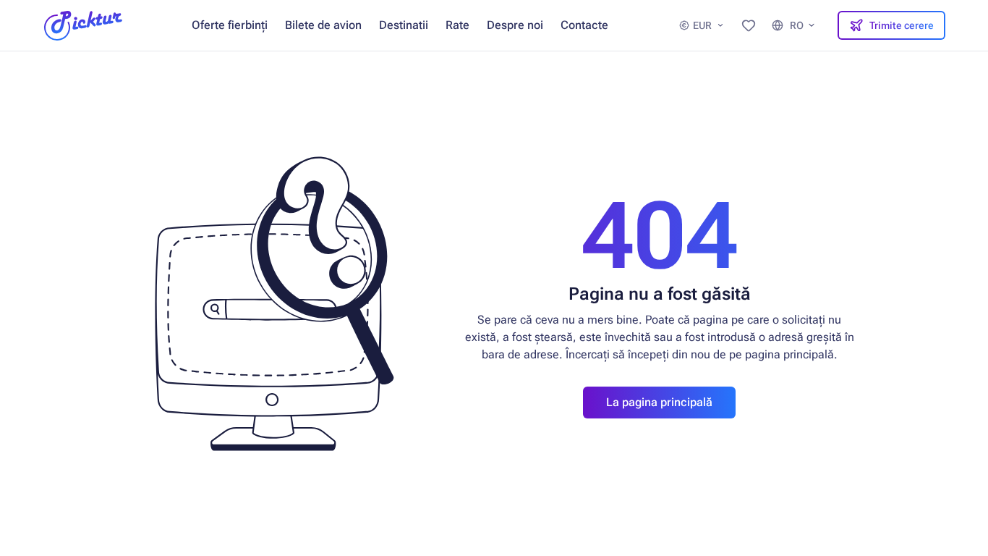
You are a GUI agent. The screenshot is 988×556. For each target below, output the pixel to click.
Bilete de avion (323, 25)
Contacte (584, 25)
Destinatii (403, 25)
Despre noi (515, 25)
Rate (457, 25)
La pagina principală (659, 402)
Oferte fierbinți (230, 25)
